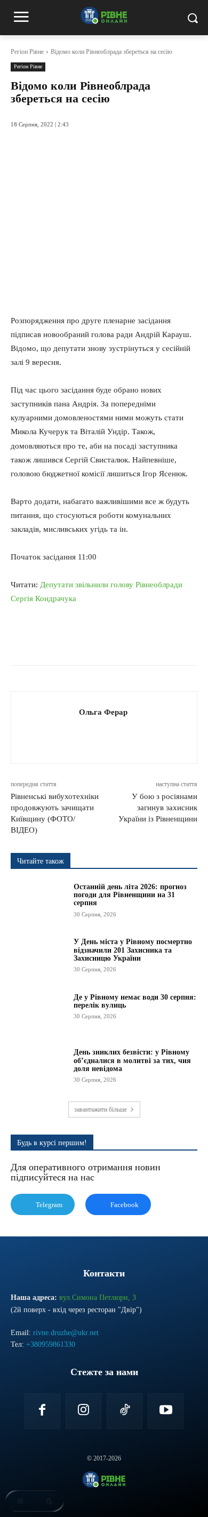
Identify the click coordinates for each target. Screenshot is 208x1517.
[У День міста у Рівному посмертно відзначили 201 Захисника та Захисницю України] (39, 957)
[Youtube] (165, 1411)
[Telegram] (128, 638)
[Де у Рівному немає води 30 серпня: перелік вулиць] (39, 1013)
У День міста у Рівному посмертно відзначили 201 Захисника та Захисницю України (133, 950)
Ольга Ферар (103, 712)
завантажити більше (100, 1109)
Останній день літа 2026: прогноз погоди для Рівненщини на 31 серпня (130, 895)
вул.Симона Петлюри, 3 (97, 1298)
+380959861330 (50, 1344)
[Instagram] (83, 1411)
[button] (34, 1501)
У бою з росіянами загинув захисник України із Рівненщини (157, 807)
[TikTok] (124, 1411)
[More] (178, 638)
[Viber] (153, 638)
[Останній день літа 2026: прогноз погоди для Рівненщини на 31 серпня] (39, 902)
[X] (79, 638)
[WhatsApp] (104, 638)
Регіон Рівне (27, 51)
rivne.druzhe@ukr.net (66, 1333)
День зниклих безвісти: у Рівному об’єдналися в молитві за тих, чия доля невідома (132, 1060)
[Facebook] (55, 638)
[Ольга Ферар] (48, 727)
